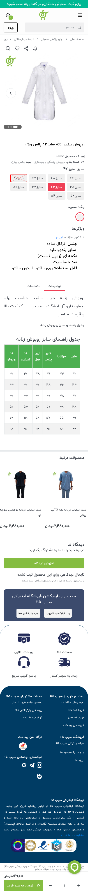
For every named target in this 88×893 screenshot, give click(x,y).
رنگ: (81, 207)
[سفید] (79, 216)
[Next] (11, 93)
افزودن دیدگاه (44, 563)
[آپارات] (24, 765)
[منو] (79, 15)
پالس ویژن (18, 161)
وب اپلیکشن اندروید (58, 613)
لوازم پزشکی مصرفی (52, 39)
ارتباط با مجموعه (72, 752)
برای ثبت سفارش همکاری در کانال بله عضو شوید (44, 4)
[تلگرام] (32, 765)
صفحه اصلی (76, 39)
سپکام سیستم (42, 869)
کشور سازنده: (72, 237)
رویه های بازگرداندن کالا (28, 710)
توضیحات (54, 286)
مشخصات (33, 286)
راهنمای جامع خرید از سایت (26, 702)
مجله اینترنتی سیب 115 (70, 743)
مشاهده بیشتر (74, 835)
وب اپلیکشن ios (28, 613)
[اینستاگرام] (39, 765)
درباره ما (79, 760)
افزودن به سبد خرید (21, 885)
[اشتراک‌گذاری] (26, 48)
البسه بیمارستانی (24, 39)
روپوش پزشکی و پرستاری (49, 161)
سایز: (80, 169)
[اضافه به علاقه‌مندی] (17, 48)
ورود (11, 27)
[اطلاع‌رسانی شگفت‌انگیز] (35, 48)
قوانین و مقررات (32, 717)
